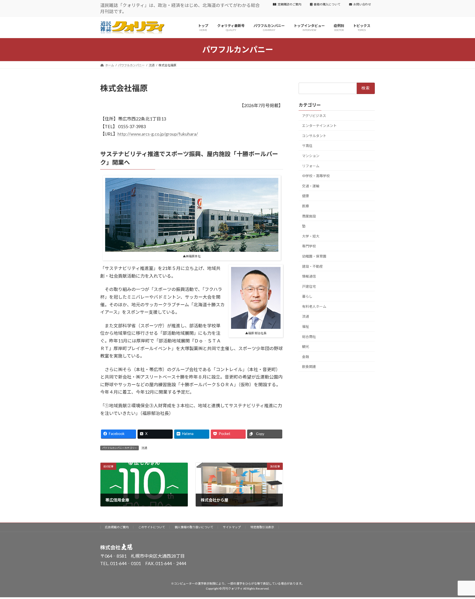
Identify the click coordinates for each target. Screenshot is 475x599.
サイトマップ (232, 527)
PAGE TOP (460, 576)
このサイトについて (151, 527)
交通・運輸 (310, 186)
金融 (305, 357)
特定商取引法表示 (262, 527)
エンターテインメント (319, 125)
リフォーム (310, 166)
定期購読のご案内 (289, 4)
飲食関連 (309, 366)
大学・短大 (310, 236)
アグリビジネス (314, 115)
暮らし (307, 296)
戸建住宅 (309, 286)
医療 (305, 206)
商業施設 (309, 216)
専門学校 (309, 246)
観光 (305, 346)
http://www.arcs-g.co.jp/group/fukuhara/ (158, 134)
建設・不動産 (312, 266)
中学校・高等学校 (316, 176)
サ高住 (307, 146)
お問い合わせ (362, 4)
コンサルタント (314, 136)
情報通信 (309, 276)
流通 (144, 448)
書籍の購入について (327, 4)
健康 (305, 196)
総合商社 (309, 336)
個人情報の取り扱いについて (194, 527)
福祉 (305, 326)
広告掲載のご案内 (117, 527)
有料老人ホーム (314, 306)
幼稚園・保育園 (314, 256)
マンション (310, 156)
